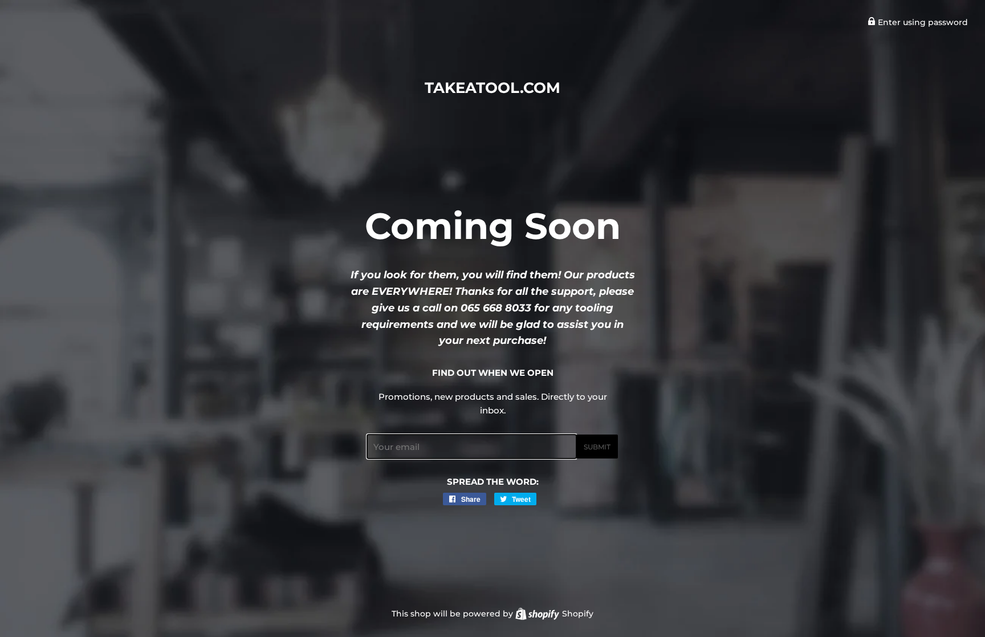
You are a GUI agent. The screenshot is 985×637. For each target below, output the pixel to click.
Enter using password (922, 22)
